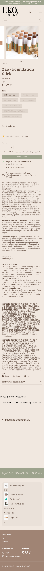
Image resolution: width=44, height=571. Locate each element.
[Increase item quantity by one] (11, 147)
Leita (3, 538)
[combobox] (22, 20)
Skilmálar (5, 541)
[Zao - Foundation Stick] (16, 443)
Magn (4, 143)
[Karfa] (35, 11)
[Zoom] (35, 56)
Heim (4, 64)
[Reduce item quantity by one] (4, 147)
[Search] (39, 20)
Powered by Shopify (23, 566)
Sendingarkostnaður (18, 152)
